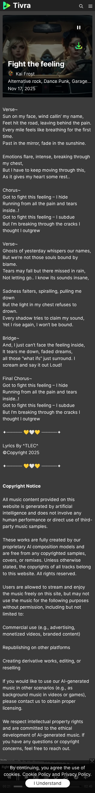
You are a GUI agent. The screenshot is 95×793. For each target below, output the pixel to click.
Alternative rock (24, 81)
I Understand (47, 783)
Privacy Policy (75, 774)
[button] (81, 6)
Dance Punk (56, 81)
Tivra (22, 5)
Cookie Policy (36, 774)
